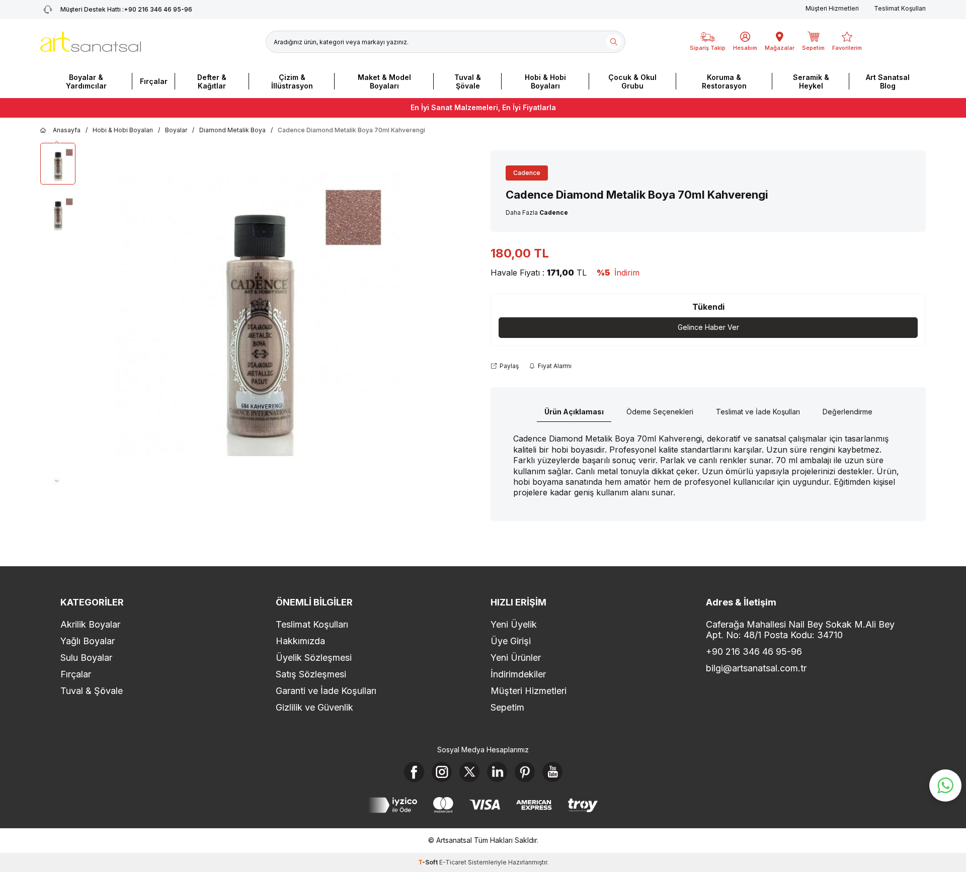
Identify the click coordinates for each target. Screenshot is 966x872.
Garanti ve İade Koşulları (326, 690)
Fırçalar (154, 81)
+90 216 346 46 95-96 (126, 9)
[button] (57, 142)
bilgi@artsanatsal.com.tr (756, 668)
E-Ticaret (452, 862)
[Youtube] (552, 772)
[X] (469, 772)
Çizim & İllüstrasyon (292, 81)
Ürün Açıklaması (574, 411)
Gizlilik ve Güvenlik (314, 707)
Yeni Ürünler (516, 657)
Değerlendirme (847, 411)
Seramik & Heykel (811, 81)
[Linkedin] (497, 772)
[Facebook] (414, 772)
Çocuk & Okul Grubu (632, 81)
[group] (257, 314)
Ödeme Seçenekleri (659, 411)
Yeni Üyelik (514, 624)
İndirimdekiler (518, 674)
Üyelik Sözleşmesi (314, 657)
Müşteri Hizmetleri (832, 8)
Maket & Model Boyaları (384, 81)
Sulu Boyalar (86, 657)
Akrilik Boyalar (90, 624)
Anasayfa (66, 130)
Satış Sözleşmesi (311, 674)
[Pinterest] (525, 772)
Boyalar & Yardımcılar (86, 81)
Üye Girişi (511, 641)
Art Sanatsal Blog (888, 81)
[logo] (90, 42)
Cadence (526, 173)
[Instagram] (442, 772)
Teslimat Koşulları (900, 8)
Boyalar (176, 130)
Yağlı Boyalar (87, 641)
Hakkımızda (300, 641)
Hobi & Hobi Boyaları (545, 81)
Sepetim (507, 707)
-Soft (428, 862)
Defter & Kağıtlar (211, 81)
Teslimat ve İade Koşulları (758, 411)
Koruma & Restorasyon (724, 81)
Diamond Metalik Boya (232, 130)
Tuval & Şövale (467, 81)
